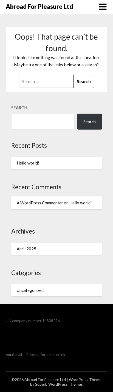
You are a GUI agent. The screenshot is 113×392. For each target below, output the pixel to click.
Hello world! (28, 162)
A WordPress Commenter (40, 202)
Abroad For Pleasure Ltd (39, 6)
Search (19, 107)
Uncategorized (30, 290)
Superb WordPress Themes (59, 384)
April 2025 (26, 248)
